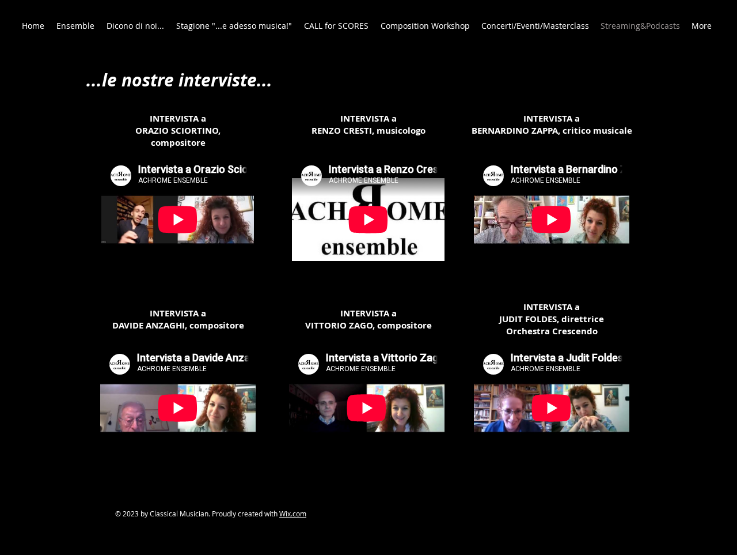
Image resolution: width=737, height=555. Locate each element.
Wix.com (292, 513)
